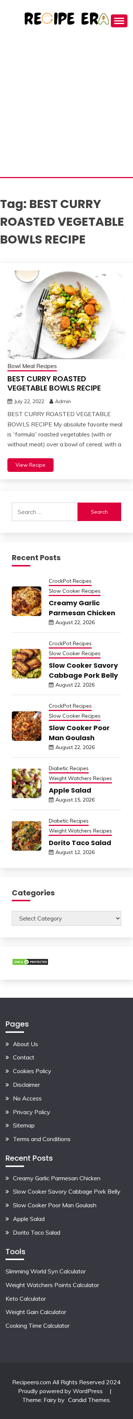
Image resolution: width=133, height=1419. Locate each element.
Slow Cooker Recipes (74, 591)
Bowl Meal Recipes (32, 366)
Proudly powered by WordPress (61, 1391)
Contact (23, 1057)
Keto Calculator (26, 1298)
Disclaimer (26, 1084)
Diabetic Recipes (69, 768)
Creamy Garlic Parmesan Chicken (56, 1178)
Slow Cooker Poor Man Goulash (54, 1205)
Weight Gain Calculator (36, 1312)
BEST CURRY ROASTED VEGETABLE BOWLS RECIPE (54, 383)
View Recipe (30, 465)
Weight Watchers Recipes (80, 778)
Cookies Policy (32, 1071)
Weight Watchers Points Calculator (52, 1285)
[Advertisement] (66, 106)
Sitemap (24, 1125)
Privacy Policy (31, 1112)
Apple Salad (70, 790)
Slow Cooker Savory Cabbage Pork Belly (66, 1191)
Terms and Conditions (42, 1139)
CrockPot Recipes (70, 581)
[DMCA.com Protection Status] (30, 963)
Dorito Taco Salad (80, 842)
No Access (27, 1098)
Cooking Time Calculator (37, 1325)
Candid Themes (89, 1399)
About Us (25, 1044)
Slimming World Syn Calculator (46, 1271)
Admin (63, 401)
